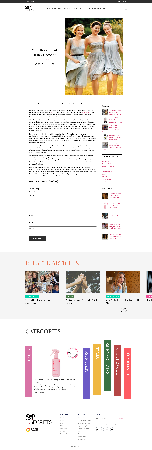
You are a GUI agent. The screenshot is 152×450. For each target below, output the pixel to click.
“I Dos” (53, 112)
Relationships (88, 9)
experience (85, 112)
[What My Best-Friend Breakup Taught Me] (123, 282)
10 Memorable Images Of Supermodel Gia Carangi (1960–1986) (115, 112)
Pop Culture (68, 9)
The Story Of (112, 9)
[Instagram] (107, 429)
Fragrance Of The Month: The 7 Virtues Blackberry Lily (115, 137)
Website (31, 229)
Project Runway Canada (108, 169)
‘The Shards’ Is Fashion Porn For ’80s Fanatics (115, 215)
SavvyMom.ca (105, 182)
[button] (36, 64)
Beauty (54, 9)
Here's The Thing (32, 296)
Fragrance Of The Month (109, 164)
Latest (48, 9)
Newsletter (105, 177)
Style (60, 9)
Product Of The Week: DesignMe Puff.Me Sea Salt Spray (115, 206)
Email (31, 222)
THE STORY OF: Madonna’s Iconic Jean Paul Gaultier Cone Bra (115, 120)
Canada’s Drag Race (107, 171)
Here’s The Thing (100, 9)
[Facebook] (97, 429)
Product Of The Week (108, 166)
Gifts (103, 174)
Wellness (77, 9)
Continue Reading (39, 392)
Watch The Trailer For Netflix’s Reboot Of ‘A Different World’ (115, 236)
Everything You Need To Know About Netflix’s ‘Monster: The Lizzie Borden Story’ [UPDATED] (115, 195)
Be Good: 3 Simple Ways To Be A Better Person (82, 301)
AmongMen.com (106, 179)
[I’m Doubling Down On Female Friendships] (42, 282)
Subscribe (122, 418)
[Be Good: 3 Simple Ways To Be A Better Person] (83, 282)
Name (31, 215)
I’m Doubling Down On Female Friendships (38, 301)
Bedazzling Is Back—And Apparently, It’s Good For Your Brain (115, 226)
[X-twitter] (102, 429)
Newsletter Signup (29, 1)
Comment (32, 195)
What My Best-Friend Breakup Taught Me (122, 301)
